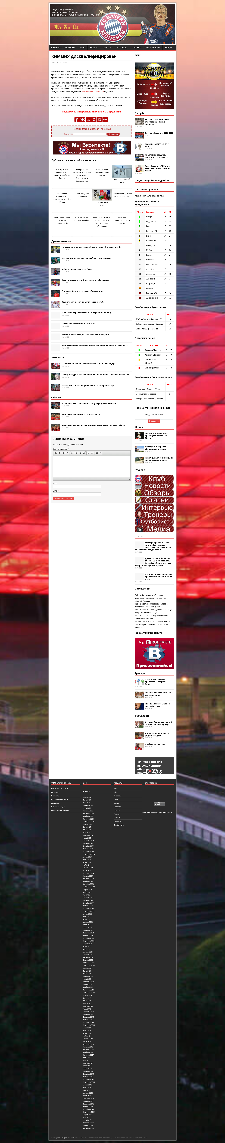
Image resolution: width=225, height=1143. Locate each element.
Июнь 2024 (87, 862)
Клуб (82, 47)
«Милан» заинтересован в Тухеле (122, 220)
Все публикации (58, 807)
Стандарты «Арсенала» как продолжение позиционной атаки (159, 576)
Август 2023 (87, 889)
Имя (55, 483)
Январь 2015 (88, 1125)
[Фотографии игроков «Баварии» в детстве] (139, 451)
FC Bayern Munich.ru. (73, 1138)
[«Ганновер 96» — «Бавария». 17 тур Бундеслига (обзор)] (55, 407)
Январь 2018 (88, 1047)
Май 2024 (86, 865)
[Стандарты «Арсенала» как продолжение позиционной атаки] (139, 578)
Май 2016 (86, 1090)
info (115, 788)
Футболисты (153, 47)
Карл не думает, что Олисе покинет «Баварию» (85, 280)
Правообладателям (59, 799)
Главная (55, 47)
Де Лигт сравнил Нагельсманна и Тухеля (102, 172)
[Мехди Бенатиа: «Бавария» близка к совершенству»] (55, 389)
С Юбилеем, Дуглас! (155, 744)
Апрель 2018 (88, 1038)
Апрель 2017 (88, 1063)
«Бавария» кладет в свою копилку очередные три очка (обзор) (93, 425)
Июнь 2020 (87, 973)
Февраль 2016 (88, 1098)
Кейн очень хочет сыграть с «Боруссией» (62, 220)
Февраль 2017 (88, 1068)
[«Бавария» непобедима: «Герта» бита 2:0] (55, 418)
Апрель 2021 (88, 952)
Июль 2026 (87, 800)
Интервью (122, 47)
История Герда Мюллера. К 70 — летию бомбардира (158, 723)
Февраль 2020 (88, 982)
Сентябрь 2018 (89, 1025)
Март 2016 (87, 1095)
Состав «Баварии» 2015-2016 (159, 133)
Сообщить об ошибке (60, 810)
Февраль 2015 (88, 1123)
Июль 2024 (87, 859)
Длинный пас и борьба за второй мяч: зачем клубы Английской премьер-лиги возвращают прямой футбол (153, 562)
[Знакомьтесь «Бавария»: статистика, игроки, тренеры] (139, 123)
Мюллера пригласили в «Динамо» (79, 323)
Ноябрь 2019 (88, 987)
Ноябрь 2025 (88, 816)
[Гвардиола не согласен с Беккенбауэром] (139, 708)
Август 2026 (87, 797)
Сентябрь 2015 (89, 1112)
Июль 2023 (87, 892)
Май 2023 (86, 895)
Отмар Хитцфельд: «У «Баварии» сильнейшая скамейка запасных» (95, 374)
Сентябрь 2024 (89, 854)
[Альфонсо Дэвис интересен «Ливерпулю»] (55, 295)
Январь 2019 (88, 1014)
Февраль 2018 (88, 1044)
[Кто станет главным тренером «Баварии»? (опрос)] (139, 683)
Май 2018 (86, 1036)
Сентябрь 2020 (89, 965)
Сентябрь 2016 (89, 1082)
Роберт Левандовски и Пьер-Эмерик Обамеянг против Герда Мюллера (152, 624)
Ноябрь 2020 (88, 960)
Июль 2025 (87, 827)
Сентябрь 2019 (89, 992)
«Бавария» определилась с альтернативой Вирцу (86, 312)
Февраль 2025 (88, 840)
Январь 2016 (88, 1101)
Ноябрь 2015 (88, 1106)
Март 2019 (87, 1009)
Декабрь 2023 (88, 878)
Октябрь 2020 (88, 963)
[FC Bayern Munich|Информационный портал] (112, 42)
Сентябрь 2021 (89, 941)
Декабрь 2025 (88, 813)
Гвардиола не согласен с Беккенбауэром (157, 705)
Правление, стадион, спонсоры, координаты (156, 156)
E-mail (55, 491)
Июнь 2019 (87, 1000)
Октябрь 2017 (88, 1055)
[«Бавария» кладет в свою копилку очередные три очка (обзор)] (55, 429)
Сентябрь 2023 (89, 887)
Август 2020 (87, 968)
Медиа (168, 47)
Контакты (55, 796)
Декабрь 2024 (88, 846)
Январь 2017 (88, 1071)
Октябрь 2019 (88, 990)
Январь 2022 (88, 930)
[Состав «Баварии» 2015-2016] (139, 137)
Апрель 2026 (88, 805)
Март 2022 (87, 925)
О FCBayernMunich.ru (59, 788)
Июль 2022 (87, 916)
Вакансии (55, 803)
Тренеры (136, 47)
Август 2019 (87, 995)
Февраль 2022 (88, 927)
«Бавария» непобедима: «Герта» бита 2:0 (82, 414)
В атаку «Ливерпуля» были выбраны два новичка (86, 258)
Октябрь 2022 (88, 908)
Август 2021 (87, 944)
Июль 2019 (87, 998)
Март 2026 (87, 808)
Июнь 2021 (87, 949)
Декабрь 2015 (88, 1104)
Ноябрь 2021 (88, 935)
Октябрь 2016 (88, 1079)
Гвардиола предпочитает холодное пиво (158, 693)
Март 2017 (87, 1066)
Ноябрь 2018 (88, 1020)
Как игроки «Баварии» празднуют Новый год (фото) (156, 435)
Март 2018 (87, 1041)
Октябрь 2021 (88, 938)
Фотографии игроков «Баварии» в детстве (155, 447)
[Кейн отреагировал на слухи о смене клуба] (55, 306)
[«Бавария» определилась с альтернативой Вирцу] (55, 317)
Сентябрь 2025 (89, 821)
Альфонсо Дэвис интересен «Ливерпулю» (82, 291)
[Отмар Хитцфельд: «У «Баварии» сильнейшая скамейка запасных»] (55, 379)
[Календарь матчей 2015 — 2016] (139, 148)
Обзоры (94, 47)
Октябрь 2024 (88, 851)
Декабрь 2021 (88, 933)
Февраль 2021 (88, 954)
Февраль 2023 (88, 897)
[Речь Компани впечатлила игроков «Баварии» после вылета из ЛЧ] (55, 350)
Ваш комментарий (61, 449)
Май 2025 (86, 832)
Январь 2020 (88, 984)
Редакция (55, 792)
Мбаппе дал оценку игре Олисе (77, 269)
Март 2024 (87, 870)
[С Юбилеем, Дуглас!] (139, 748)
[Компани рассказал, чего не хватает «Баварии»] (55, 339)
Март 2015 (87, 1120)
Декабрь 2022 (88, 903)
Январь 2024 (88, 876)
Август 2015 (87, 1115)
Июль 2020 (87, 971)
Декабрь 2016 (88, 1074)
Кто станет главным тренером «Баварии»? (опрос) (156, 681)
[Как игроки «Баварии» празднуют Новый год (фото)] (139, 437)
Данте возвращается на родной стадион (157, 734)
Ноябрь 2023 (88, 881)
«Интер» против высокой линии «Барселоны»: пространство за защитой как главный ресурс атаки (153, 546)
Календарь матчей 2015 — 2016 (158, 145)
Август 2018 (87, 1028)
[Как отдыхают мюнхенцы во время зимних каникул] (139, 462)
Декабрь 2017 (88, 1049)
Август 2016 (87, 1085)
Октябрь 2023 (88, 884)
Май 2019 (86, 1003)
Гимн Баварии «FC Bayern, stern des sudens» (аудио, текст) (157, 168)
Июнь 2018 (87, 1033)
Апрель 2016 (88, 1093)
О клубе (139, 113)
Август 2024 (87, 857)
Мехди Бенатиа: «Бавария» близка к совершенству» (88, 385)
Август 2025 (87, 824)
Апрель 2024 (88, 868)
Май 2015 (86, 1117)
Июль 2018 (87, 1030)
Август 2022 (87, 914)
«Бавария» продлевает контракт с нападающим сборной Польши (151, 598)
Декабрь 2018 (88, 1017)
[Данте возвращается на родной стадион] (139, 737)
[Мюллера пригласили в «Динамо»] (55, 328)
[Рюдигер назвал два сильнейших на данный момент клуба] (55, 251)
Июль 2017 (87, 1057)
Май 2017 (86, 1060)
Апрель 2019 (88, 1006)
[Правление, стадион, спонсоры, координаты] (139, 159)
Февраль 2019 (88, 1011)
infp (115, 792)
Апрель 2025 (88, 835)
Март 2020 (87, 979)
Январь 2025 (88, 843)
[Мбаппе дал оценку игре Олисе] (55, 273)
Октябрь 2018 (88, 1022)
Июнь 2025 (87, 830)
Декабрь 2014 (88, 1128)
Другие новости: (61, 241)
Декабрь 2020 (88, 957)
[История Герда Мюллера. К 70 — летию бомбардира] (139, 726)
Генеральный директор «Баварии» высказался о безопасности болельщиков (82, 175)
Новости (70, 47)
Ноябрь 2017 (88, 1052)
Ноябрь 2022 (88, 905)
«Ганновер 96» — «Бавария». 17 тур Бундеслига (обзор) (89, 403)
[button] (56, 453)
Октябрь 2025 (88, 819)
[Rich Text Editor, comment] (91, 466)
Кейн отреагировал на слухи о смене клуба (83, 302)
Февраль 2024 (88, 873)
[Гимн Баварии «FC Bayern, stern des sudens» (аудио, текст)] (139, 170)
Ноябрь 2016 (88, 1077)
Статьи (107, 47)
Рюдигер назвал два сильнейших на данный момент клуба (91, 247)
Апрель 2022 (88, 922)
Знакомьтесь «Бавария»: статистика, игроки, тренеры (157, 121)
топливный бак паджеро (93, 91)
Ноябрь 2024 (88, 849)
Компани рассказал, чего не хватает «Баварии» (85, 334)
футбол (159, 812)
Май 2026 (86, 802)
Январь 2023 (88, 900)
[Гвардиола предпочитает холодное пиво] (139, 697)
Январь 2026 (88, 811)
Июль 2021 (87, 946)
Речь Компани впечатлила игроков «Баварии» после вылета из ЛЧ (95, 345)
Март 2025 (87, 838)
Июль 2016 (87, 1087)
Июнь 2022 (87, 919)
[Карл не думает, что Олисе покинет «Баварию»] (55, 284)
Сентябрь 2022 (89, 911)
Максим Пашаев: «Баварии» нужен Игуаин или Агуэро (88, 363)
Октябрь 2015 (88, 1109)
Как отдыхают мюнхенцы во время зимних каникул (159, 459)
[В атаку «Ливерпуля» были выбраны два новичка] (55, 262)
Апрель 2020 (88, 976)
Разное (63, 62)
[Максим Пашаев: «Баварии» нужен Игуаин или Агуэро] (55, 368)
